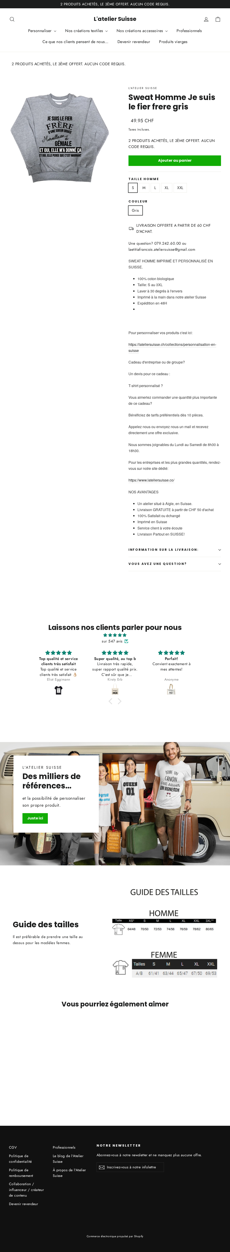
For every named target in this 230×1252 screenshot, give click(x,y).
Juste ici (35, 818)
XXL (180, 187)
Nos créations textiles (84, 31)
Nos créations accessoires (140, 31)
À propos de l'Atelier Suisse (69, 1172)
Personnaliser (40, 31)
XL (167, 187)
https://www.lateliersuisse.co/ (151, 480)
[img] (115, 635)
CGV (13, 1147)
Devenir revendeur (133, 42)
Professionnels (189, 31)
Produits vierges (173, 42)
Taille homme (143, 179)
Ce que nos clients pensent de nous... (75, 42)
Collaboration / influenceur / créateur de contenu (26, 1189)
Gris (135, 210)
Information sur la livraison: (163, 550)
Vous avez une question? (157, 564)
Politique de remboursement (21, 1172)
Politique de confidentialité (20, 1158)
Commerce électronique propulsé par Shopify (115, 1236)
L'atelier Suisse (115, 19)
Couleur (138, 201)
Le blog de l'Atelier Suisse (68, 1158)
